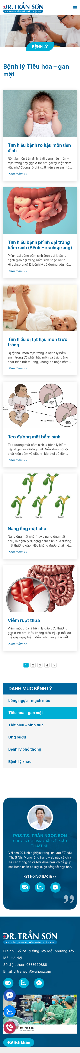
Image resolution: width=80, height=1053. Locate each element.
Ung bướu (17, 737)
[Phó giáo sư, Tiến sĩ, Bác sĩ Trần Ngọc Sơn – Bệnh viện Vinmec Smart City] (36, 7)
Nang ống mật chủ (27, 528)
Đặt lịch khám (18, 1042)
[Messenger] (55, 887)
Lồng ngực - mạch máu (29, 700)
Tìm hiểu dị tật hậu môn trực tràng (37, 342)
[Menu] (75, 7)
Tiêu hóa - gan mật (25, 712)
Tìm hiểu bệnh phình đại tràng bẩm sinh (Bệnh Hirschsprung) (40, 245)
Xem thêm (15, 174)
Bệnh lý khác (20, 761)
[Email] (25, 887)
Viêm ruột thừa (24, 620)
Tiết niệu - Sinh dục (26, 725)
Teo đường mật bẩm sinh (34, 436)
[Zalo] (40, 887)
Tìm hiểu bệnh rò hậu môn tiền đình (39, 148)
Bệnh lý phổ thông (24, 749)
